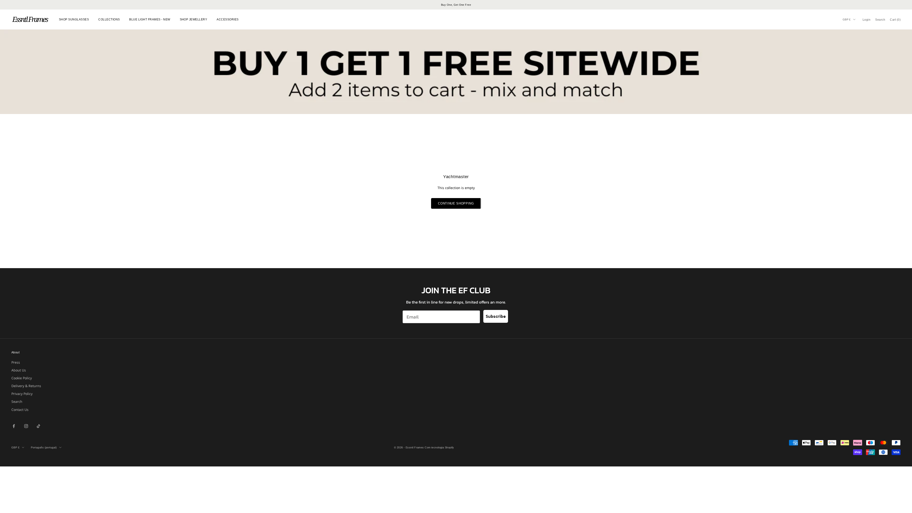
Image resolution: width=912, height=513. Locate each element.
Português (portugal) (44, 447)
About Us (18, 370)
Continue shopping (456, 203)
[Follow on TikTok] (38, 426)
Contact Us (19, 409)
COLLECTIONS (109, 19)
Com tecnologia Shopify (439, 447)
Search (16, 401)
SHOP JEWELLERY (193, 19)
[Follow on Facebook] (13, 426)
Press (15, 362)
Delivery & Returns (26, 386)
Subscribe (496, 316)
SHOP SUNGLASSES (74, 19)
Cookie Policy (21, 378)
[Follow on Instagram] (26, 426)
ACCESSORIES (227, 19)
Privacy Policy (22, 393)
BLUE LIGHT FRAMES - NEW (149, 19)
